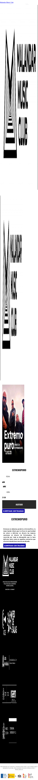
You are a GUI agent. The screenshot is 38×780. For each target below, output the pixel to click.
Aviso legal (10, 585)
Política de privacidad (10, 581)
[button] (4, 194)
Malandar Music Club (6, 2)
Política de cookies (10, 583)
